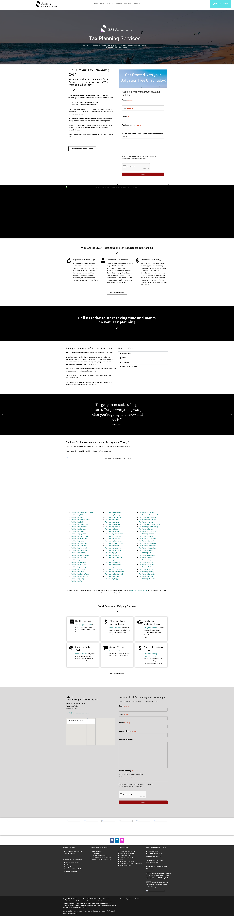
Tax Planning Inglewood (113, 553)
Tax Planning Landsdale (79, 550)
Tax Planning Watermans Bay (149, 515)
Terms (131, 899)
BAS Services (127, 358)
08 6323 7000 (153, 851)
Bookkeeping (126, 362)
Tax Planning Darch (77, 531)
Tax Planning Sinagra (78, 579)
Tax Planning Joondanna (113, 557)
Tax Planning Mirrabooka (113, 564)
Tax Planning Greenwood (147, 546)
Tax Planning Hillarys (146, 550)
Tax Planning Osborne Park (114, 572)
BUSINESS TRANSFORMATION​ (72, 859)
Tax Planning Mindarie (78, 562)
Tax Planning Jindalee (78, 546)
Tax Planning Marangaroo (80, 555)
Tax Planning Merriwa (78, 560)
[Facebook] (112, 840)
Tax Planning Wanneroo (113, 522)
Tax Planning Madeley (78, 553)
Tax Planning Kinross (146, 562)
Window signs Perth (116, 651)
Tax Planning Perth (77, 581)
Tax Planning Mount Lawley (148, 527)
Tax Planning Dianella (112, 538)
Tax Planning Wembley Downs (149, 524)
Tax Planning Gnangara (79, 538)
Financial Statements (130, 366)
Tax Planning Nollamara (113, 567)
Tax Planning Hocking (78, 541)
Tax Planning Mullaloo (146, 567)
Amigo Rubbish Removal (138, 590)
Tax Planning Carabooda (79, 524)
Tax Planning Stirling (112, 576)
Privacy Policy (124, 899)
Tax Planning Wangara (112, 520)
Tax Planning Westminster (148, 517)
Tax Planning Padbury (146, 572)
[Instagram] (122, 840)
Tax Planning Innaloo (112, 555)
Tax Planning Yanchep (112, 524)
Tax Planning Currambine (147, 538)
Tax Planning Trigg (111, 579)
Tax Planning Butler (77, 522)
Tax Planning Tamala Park (114, 512)
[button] (143, 354)
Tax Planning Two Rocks (113, 517)
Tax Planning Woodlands (147, 520)
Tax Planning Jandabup (79, 543)
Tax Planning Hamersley (113, 548)
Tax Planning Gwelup (112, 546)
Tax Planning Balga (111, 529)
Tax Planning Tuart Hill (146, 512)
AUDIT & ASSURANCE (69, 847)
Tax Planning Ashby (77, 517)
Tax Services (126, 353)
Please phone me (126, 777)
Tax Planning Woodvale (147, 579)
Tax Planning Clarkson (78, 529)
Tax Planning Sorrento (147, 574)
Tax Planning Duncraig (146, 541)
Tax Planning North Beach (114, 569)
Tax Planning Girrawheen (79, 536)
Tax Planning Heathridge (147, 548)
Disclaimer (138, 899)
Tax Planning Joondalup (147, 555)
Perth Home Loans (81, 654)
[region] (117, 37)
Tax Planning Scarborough (114, 574)
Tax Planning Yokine (146, 522)
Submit (143, 174)
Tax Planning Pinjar (77, 572)
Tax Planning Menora (112, 562)
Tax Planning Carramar (79, 527)
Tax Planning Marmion (146, 564)
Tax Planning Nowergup (79, 567)
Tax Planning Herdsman (113, 550)
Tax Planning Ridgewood (79, 576)
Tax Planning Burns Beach (148, 531)
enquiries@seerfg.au (155, 853)
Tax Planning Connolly (146, 534)
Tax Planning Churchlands (114, 534)
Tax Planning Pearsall (78, 569)
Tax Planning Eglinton (78, 534)
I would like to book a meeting (131, 774)
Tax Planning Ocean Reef (147, 569)
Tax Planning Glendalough (114, 543)
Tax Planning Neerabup (79, 564)
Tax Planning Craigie (146, 536)
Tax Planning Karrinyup (113, 560)
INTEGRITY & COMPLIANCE (99, 847)
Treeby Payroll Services (83, 625)
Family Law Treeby (115, 628)
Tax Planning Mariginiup (79, 557)
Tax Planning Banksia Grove (80, 520)
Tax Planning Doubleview (113, 541)
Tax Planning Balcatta (112, 527)
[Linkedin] (117, 840)
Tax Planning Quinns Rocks (80, 574)
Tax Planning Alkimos (78, 515)
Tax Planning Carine (112, 531)
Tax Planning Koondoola (79, 548)
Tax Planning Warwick (146, 576)
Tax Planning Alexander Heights (82, 512)
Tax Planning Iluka (145, 553)
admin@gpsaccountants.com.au (77, 713)
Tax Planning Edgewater (147, 543)
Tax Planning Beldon (146, 529)
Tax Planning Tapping (112, 515)
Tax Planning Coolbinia (113, 536)
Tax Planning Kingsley (146, 560)
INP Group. (153, 887)
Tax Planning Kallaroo (146, 557)
